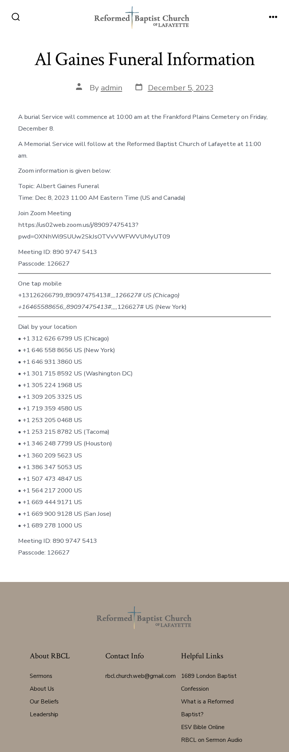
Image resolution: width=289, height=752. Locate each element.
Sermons (41, 676)
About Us (42, 689)
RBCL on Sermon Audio (211, 740)
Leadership (44, 714)
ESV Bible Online (203, 727)
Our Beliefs (44, 701)
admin (111, 87)
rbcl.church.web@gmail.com (140, 676)
